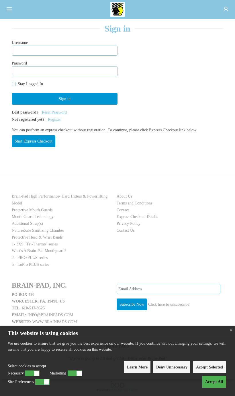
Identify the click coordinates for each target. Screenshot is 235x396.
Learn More (137, 367)
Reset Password (54, 112)
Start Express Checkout (33, 141)
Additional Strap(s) (27, 223)
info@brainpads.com (50, 315)
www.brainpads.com (54, 322)
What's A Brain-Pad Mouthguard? (39, 251)
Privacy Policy (128, 223)
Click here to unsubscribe (168, 304)
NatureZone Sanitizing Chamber (38, 230)
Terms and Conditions (134, 203)
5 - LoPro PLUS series (30, 264)
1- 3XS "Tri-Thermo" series (35, 244)
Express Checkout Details (137, 216)
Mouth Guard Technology (33, 216)
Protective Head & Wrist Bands (37, 237)
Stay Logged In (30, 84)
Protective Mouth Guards (32, 210)
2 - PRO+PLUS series (30, 257)
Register (54, 119)
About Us (124, 196)
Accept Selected (209, 367)
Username (20, 42)
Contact (123, 210)
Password (19, 63)
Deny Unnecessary (171, 367)
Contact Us (125, 230)
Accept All (214, 382)
